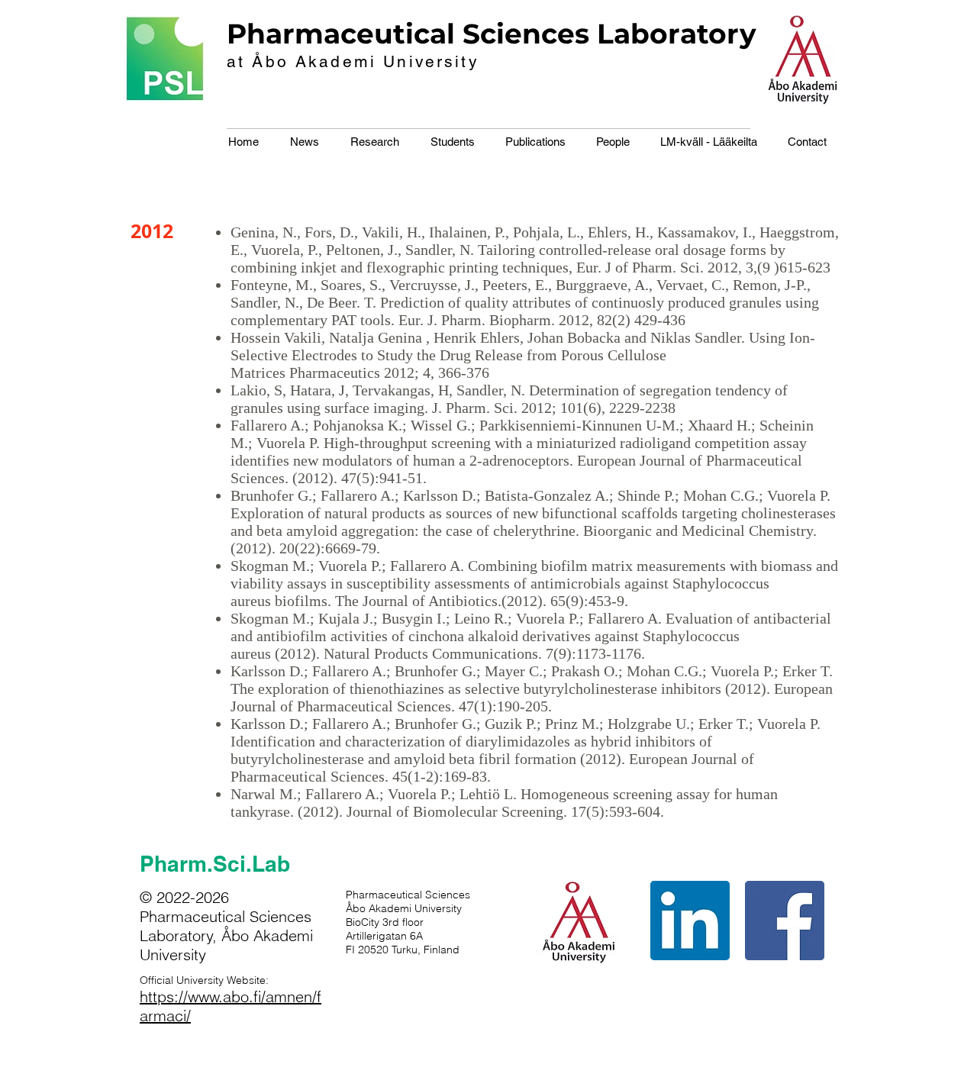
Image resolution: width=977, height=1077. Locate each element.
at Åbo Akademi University (353, 61)
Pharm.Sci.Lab (215, 863)
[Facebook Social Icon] (784, 920)
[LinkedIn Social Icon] (690, 920)
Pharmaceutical (341, 33)
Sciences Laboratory (609, 33)
